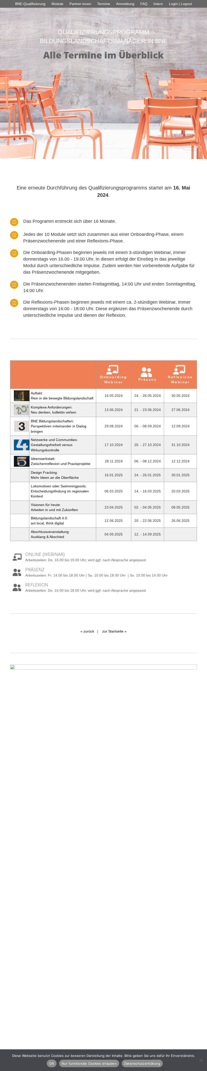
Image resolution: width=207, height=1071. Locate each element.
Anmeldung (125, 4)
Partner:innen (80, 4)
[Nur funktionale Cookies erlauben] (200, 1060)
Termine (103, 4)
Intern (158, 4)
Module (57, 4)
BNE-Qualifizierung (30, 4)
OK (51, 1063)
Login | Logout (180, 4)
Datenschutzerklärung (142, 1063)
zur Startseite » (114, 631)
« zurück (87, 631)
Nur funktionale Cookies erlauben (89, 1063)
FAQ (143, 4)
